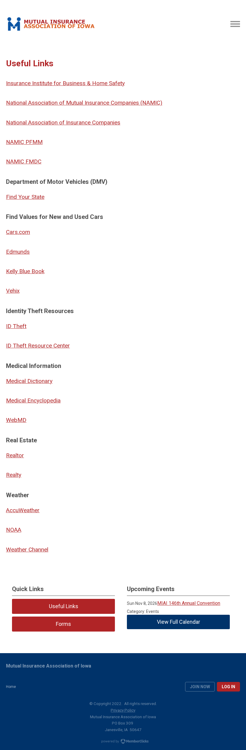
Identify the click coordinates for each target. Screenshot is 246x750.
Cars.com (18, 232)
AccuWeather (23, 510)
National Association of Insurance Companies (63, 122)
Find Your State (25, 196)
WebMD (16, 420)
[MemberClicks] (50, 23)
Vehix (13, 290)
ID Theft (16, 326)
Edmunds (18, 251)
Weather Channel (27, 549)
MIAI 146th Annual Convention (188, 603)
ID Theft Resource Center (38, 345)
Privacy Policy (123, 710)
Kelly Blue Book (25, 271)
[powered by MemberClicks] (123, 741)
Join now (200, 686)
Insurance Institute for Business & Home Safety (65, 83)
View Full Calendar (178, 622)
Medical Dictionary (29, 381)
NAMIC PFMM (24, 142)
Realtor (15, 455)
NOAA (13, 529)
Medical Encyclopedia (33, 400)
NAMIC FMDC (23, 161)
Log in (228, 686)
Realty (13, 474)
